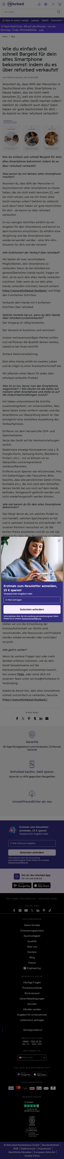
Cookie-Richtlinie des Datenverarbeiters (25, 587)
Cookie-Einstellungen (43, 578)
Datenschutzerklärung (16, 584)
